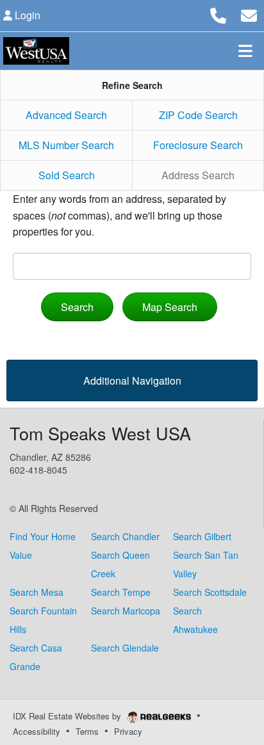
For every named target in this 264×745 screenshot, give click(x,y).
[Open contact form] (249, 13)
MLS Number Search (66, 145)
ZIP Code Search (198, 115)
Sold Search (66, 175)
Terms (87, 731)
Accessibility (36, 731)
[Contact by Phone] (218, 13)
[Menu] (245, 50)
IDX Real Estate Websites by (68, 716)
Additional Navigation (132, 380)
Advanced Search (66, 115)
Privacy (128, 731)
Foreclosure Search (198, 145)
